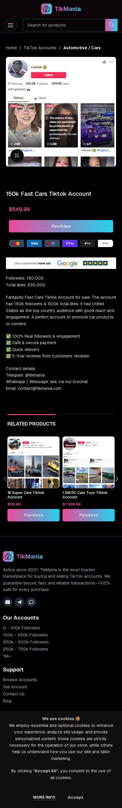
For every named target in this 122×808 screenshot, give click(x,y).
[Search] (111, 25)
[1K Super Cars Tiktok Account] (33, 462)
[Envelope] (7, 602)
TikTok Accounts (40, 47)
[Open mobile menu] (10, 25)
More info (44, 797)
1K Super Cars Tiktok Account (25, 495)
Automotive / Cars (82, 47)
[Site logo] (61, 8)
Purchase (61, 226)
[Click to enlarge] (17, 155)
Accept (75, 797)
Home (11, 47)
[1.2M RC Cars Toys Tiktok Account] (88, 462)
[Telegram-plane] (19, 602)
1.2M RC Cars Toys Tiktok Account (85, 495)
